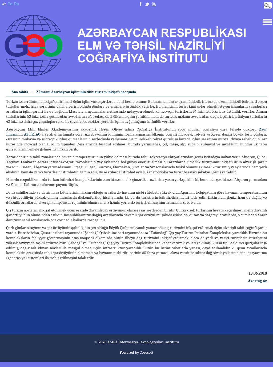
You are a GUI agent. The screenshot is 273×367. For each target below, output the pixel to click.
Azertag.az (257, 281)
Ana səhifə (19, 92)
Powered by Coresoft (136, 352)
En (9, 4)
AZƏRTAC (32, 134)
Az (4, 4)
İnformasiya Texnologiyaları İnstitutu (148, 342)
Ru (16, 4)
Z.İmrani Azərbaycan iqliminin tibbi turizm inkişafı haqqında (86, 92)
